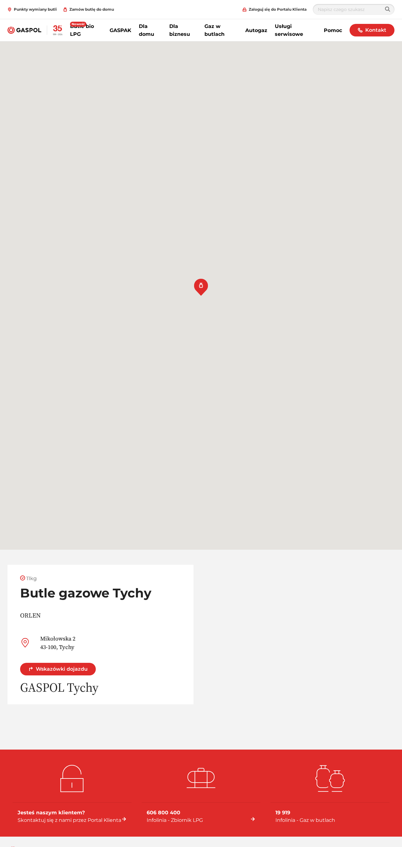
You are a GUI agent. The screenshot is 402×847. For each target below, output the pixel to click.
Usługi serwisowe (289, 30)
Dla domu (146, 30)
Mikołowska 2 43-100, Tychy (57, 643)
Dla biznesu (179, 30)
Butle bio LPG (82, 30)
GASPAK (120, 30)
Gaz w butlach (214, 30)
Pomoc (333, 30)
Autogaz (256, 30)
